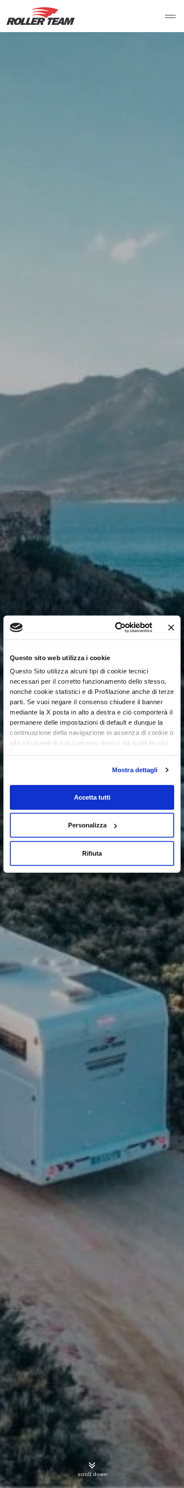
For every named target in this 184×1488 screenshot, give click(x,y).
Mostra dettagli (135, 770)
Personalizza (87, 825)
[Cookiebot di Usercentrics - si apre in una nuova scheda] (115, 627)
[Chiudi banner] (171, 628)
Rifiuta (92, 853)
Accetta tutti (92, 796)
